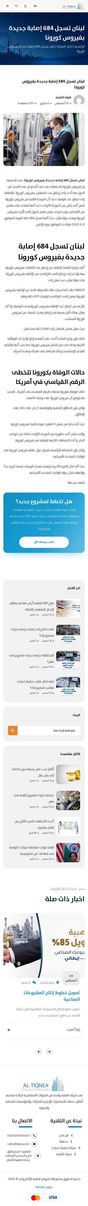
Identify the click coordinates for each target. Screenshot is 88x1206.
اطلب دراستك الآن (44, 542)
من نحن (64, 1135)
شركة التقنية (64, 1154)
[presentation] (39, 1052)
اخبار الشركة (64, 46)
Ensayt (40, 1187)
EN (35, 6)
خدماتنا (64, 1141)
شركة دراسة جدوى (63, 1148)
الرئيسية (79, 46)
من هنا (72, 482)
